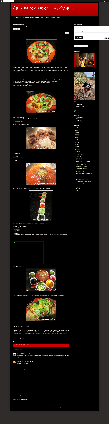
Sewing (47, 18)
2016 (76, 144)
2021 (76, 135)
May (77, 190)
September (78, 158)
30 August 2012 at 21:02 (27, 369)
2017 (76, 142)
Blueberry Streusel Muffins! (81, 166)
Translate (84, 47)
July (77, 187)
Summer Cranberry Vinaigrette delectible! (84, 183)
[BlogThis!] (15, 29)
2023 (76, 132)
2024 (76, 130)
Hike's (58, 18)
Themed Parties (39, 18)
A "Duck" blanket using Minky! (82, 164)
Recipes (20, 345)
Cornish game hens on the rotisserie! (83, 181)
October (78, 156)
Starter (24, 345)
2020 (76, 137)
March (77, 194)
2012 (76, 151)
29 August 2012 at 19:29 (30, 361)
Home (13, 18)
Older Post (67, 397)
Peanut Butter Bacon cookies (82, 179)
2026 (76, 127)
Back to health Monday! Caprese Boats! (84, 175)
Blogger (59, 407)
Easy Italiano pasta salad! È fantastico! (83, 170)
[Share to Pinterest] (19, 29)
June (77, 188)
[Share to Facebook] (18, 29)
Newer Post (15, 397)
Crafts (53, 18)
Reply (18, 357)
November (78, 154)
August (77, 159)
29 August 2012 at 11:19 (25, 353)
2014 (76, 148)
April (77, 192)
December (78, 152)
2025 (76, 129)
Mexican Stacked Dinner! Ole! (82, 163)
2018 (76, 141)
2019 (76, 139)
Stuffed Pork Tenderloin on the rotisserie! (84, 173)
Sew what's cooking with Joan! (41, 8)
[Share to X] (16, 29)
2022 (76, 134)
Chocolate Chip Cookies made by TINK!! (84, 184)
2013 (76, 149)
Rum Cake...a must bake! (81, 171)
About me (18, 18)
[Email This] (13, 29)
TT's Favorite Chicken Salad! (81, 168)
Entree (17, 345)
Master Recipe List (28, 18)
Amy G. (18, 353)
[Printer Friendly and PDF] (67, 34)
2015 (76, 146)
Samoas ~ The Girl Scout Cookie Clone (84, 161)
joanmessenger (23, 344)
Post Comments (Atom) (23, 399)
